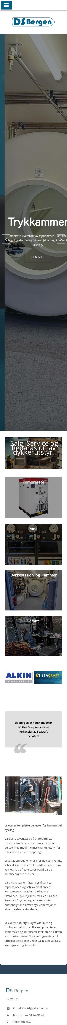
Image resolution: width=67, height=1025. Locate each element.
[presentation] (6, 238)
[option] (33, 698)
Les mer (33, 257)
